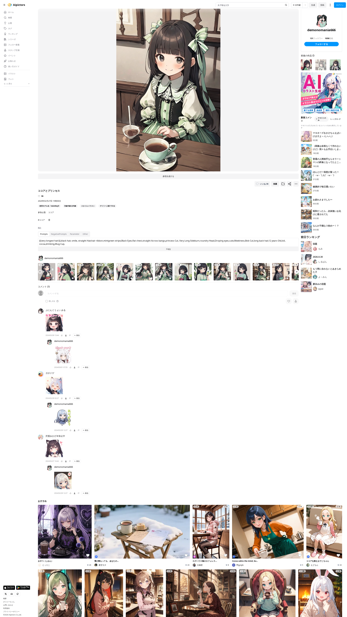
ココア (51, 212)
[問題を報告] (70, 335)
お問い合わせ (8, 605)
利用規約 (6, 608)
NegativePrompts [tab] (59, 234)
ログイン (340, 5)
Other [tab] (85, 234)
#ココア (41, 220)
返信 (78, 335)
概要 (5, 598)
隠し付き (52, 301)
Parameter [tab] (74, 234)
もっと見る (334, 119)
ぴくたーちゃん (9, 602)
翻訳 (39, 228)
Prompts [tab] (44, 234)
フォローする (321, 44)
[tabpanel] (168, 244)
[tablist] (64, 234)
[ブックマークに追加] (283, 184)
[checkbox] (47, 301)
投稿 (322, 5)
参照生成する (168, 176)
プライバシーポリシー (11, 611)
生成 (313, 5)
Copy (168, 249)
